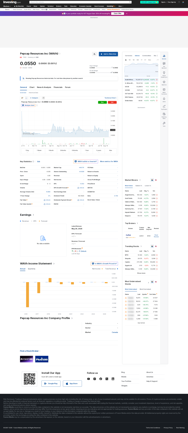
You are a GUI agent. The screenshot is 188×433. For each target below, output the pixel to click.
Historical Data (33, 61)
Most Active (129, 154)
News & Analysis (44, 56)
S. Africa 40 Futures (131, 51)
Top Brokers (130, 192)
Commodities (146, 24)
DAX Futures (129, 65)
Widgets (124, 354)
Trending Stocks (132, 215)
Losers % (148, 154)
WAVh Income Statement (36, 232)
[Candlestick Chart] (22, 66)
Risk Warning (180, 396)
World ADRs (52, 9)
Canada (115, 301)
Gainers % (138, 154)
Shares (7, 9)
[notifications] (179, 2)
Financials (58, 56)
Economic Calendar (85, 6)
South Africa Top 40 (131, 48)
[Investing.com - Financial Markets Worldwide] (12, 2)
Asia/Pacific (96, 9)
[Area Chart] (26, 66)
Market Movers (131, 148)
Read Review (156, 204)
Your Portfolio (126, 350)
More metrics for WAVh (109, 130)
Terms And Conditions (153, 396)
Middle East (87, 9)
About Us (149, 341)
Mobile (123, 345)
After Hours (36, 9)
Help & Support (151, 350)
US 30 (127, 55)
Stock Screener (99, 6)
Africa (103, 9)
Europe (80, 9)
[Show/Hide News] (43, 66)
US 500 (127, 58)
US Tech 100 (129, 62)
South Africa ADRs (63, 9)
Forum (67, 56)
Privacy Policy (168, 396)
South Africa (27, 9)
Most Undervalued (131, 257)
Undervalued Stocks (127, 9)
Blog (123, 341)
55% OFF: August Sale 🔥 (149, 2)
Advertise (149, 345)
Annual (22, 237)
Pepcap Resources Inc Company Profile (45, 286)
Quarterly (31, 237)
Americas (73, 9)
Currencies (128, 24)
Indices (137, 24)
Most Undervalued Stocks (133, 251)
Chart (31, 56)
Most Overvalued (145, 257)
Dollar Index (129, 69)
